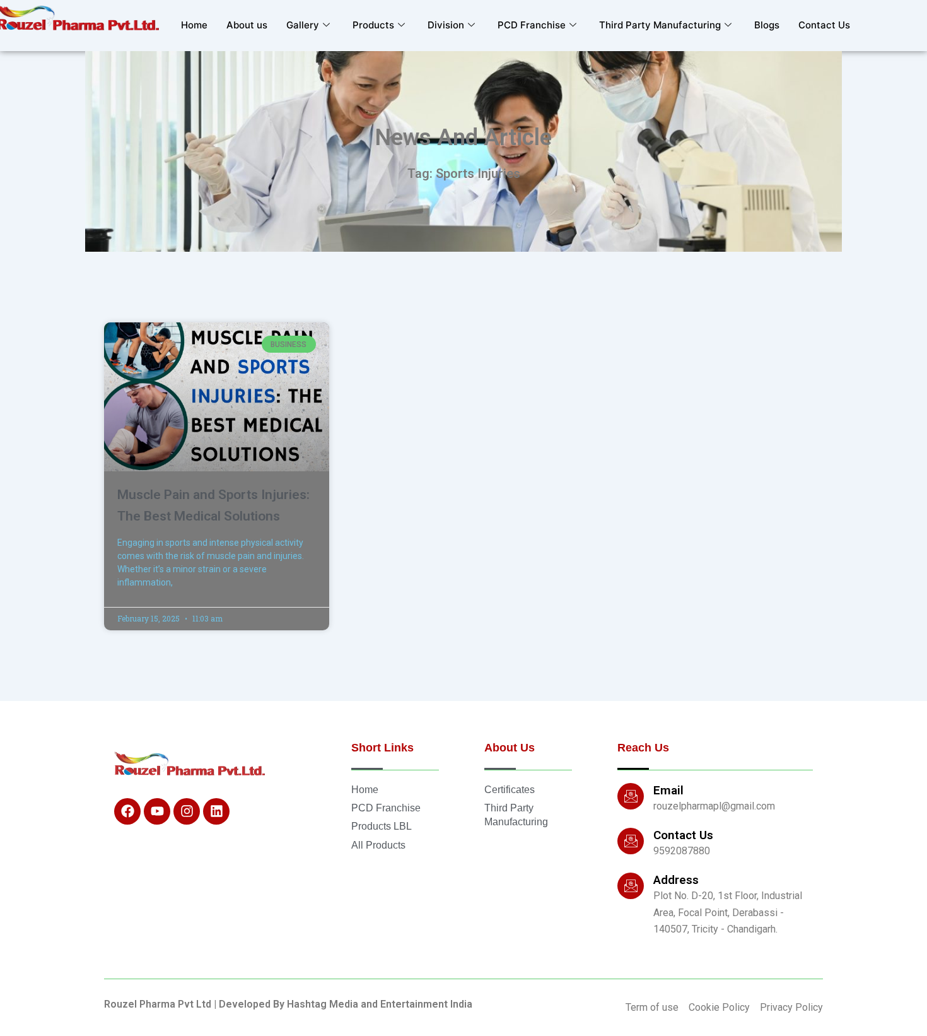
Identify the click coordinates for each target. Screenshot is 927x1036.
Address (676, 880)
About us (246, 25)
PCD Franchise (532, 25)
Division (446, 25)
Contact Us (824, 25)
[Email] (630, 796)
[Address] (630, 886)
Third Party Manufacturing (660, 25)
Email (668, 790)
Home (194, 25)
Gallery (302, 25)
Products (373, 25)
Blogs (766, 25)
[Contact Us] (630, 841)
